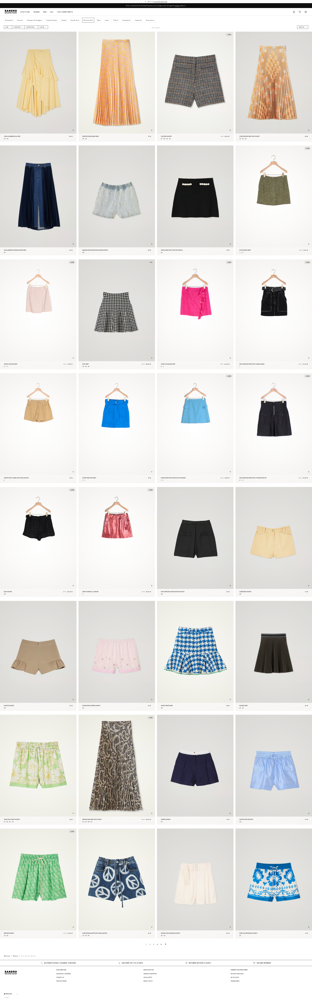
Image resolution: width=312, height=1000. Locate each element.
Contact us (60, 977)
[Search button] (299, 12)
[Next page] (165, 944)
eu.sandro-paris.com (160, 1)
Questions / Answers (63, 973)
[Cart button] (305, 12)
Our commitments (65, 12)
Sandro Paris (235, 981)
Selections (25, 12)
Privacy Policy (148, 981)
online (177, 5)
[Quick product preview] (73, 130)
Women (37, 12)
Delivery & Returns (237, 973)
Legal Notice (147, 977)
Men (45, 12)
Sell (52, 12)
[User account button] (294, 12)
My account (235, 977)
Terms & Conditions (150, 973)
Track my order (61, 981)
